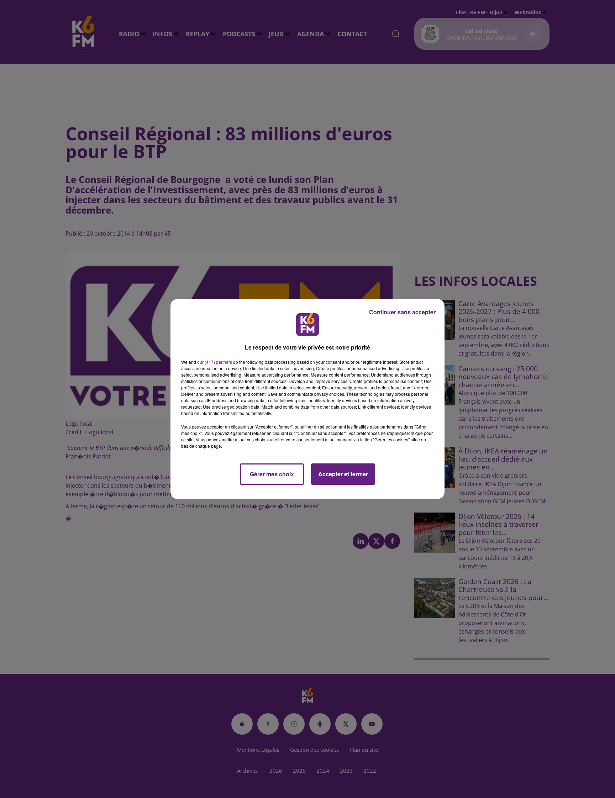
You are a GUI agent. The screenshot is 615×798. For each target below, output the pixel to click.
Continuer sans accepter (402, 312)
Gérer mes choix (272, 474)
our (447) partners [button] (214, 362)
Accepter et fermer (343, 474)
